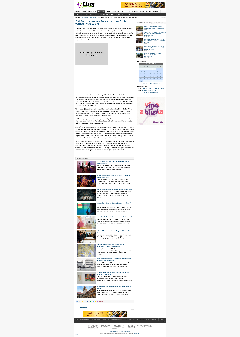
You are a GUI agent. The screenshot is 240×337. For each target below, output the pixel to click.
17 (141, 76)
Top (164, 321)
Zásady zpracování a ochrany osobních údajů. (120, 331)
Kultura (83, 17)
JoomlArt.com (137, 333)
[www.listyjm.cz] (87, 5)
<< (147, 63)
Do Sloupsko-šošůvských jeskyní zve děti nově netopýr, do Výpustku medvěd (154, 40)
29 (157, 78)
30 (160, 78)
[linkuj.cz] (93, 302)
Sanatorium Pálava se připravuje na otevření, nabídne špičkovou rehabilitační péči (155, 33)
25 (144, 78)
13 (150, 73)
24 (141, 78)
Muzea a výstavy (91, 17)
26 (147, 78)
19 (147, 76)
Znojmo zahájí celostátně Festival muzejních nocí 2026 (114, 189)
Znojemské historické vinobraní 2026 (153, 88)
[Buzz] (96, 302)
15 (157, 73)
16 (160, 73)
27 (150, 78)
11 (144, 73)
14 (154, 73)
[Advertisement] (104, 79)
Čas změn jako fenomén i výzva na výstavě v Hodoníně (114, 217)
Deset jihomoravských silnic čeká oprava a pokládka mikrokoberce (154, 27)
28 (154, 78)
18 (144, 76)
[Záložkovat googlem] (91, 302)
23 (160, 76)
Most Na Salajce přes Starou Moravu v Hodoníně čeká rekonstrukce (152, 55)
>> (155, 63)
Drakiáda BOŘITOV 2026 (149, 90)
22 (157, 76)
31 (141, 81)
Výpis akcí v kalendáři (151, 92)
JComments (132, 309)
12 (147, 73)
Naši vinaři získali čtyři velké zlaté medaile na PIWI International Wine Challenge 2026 (154, 47)
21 (154, 76)
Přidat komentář (83, 307)
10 (141, 73)
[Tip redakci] (100, 302)
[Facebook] (88, 302)
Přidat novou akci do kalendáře (151, 84)
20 (150, 76)
